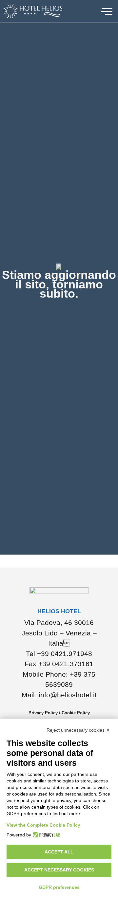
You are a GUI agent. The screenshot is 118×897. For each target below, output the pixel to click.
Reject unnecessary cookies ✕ (78, 730)
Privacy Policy (43, 712)
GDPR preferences (59, 887)
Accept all (59, 851)
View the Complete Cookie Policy (43, 825)
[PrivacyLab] (45, 835)
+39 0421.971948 (64, 653)
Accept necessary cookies (59, 869)
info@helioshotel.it (68, 695)
